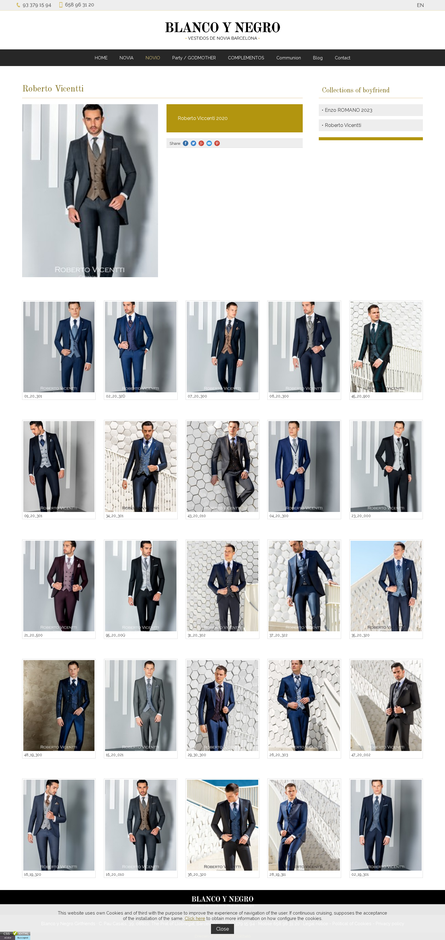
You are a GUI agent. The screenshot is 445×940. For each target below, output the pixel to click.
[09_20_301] (59, 466)
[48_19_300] (59, 705)
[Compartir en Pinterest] (217, 143)
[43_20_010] (222, 466)
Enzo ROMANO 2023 (348, 110)
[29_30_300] (222, 705)
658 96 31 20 (79, 5)
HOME (101, 57)
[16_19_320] (59, 825)
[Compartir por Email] (209, 143)
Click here (195, 918)
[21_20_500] (59, 586)
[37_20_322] (304, 586)
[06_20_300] (304, 347)
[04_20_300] (304, 466)
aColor (7, 937)
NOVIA (127, 57)
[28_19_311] (304, 825)
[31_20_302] (222, 586)
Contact (342, 57)
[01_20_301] (59, 347)
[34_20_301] (140, 466)
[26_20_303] (304, 705)
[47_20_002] (386, 705)
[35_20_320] (386, 586)
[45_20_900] (386, 347)
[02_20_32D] (140, 347)
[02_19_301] (386, 825)
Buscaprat (23, 937)
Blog (318, 57)
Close (222, 929)
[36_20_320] (222, 825)
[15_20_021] (140, 705)
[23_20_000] (386, 466)
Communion (288, 57)
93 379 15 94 (37, 5)
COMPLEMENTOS (246, 57)
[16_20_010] (140, 825)
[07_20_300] (222, 347)
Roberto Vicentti (343, 125)
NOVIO (153, 57)
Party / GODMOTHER (194, 57)
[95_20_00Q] (140, 586)
